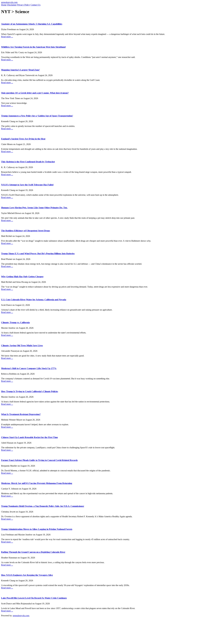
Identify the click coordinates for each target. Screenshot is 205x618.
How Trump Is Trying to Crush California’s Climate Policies (29, 391)
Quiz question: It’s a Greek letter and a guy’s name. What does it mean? (35, 93)
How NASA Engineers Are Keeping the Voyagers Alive (27, 575)
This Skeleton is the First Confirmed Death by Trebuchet (28, 162)
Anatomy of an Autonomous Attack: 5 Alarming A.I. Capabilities (31, 24)
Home (4, 5)
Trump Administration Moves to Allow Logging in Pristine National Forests (36, 529)
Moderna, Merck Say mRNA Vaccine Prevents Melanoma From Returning (36, 483)
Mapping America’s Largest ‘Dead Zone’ (20, 70)
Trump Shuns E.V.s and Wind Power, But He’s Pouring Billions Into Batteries (38, 253)
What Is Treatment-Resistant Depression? (21, 414)
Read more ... (7, 36)
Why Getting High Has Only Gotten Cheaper (22, 276)
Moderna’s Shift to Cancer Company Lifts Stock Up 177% (28, 368)
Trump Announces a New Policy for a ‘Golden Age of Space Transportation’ (37, 116)
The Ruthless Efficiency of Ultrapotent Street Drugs (25, 230)
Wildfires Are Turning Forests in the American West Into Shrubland (33, 47)
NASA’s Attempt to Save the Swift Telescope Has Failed (27, 185)
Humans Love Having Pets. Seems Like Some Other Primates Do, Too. (34, 207)
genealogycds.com (9, 2)
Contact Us (35, 5)
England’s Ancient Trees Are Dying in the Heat (23, 139)
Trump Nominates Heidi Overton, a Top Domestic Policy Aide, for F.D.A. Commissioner (42, 506)
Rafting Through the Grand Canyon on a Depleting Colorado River (33, 552)
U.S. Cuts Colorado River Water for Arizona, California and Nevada (33, 299)
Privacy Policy (23, 5)
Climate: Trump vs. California (15, 322)
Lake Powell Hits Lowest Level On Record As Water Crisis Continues (34, 598)
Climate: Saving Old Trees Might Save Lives (22, 345)
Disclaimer (12, 5)
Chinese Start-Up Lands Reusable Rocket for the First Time (29, 437)
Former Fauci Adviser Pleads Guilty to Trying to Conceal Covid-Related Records (39, 460)
